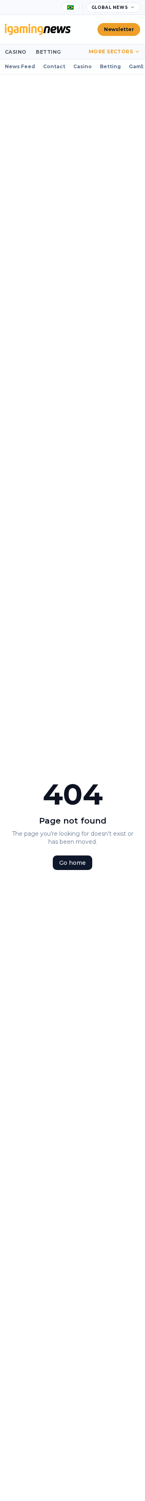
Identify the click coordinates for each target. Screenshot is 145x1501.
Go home (72, 862)
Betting (48, 52)
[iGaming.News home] (37, 29)
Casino (16, 52)
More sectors (111, 51)
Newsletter (119, 29)
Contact (54, 66)
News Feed (20, 66)
